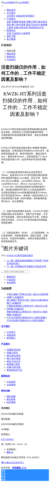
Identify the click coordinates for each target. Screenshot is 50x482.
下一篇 (26, 266)
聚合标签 (11, 399)
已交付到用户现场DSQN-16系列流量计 (26, 320)
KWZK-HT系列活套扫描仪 (20, 255)
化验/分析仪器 (14, 367)
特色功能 (5, 390)
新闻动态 (11, 56)
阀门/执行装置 (14, 358)
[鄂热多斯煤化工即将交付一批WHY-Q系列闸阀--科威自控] (28, 309)
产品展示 (5, 344)
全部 (9, 22)
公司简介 (11, 332)
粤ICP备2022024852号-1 (12, 462)
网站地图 (11, 396)
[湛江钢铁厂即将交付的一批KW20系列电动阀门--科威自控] (28, 297)
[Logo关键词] (25, 2)
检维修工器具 (13, 364)
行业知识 (11, 59)
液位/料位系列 (14, 355)
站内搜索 (11, 402)
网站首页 (11, 10)
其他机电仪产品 (14, 370)
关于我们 (5, 326)
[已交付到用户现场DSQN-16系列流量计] (27, 317)
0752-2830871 (7, 439)
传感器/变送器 (14, 350)
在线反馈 (11, 335)
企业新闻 (11, 282)
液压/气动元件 (14, 361)
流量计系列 (12, 352)
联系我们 (11, 338)
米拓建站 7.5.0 (19, 467)
